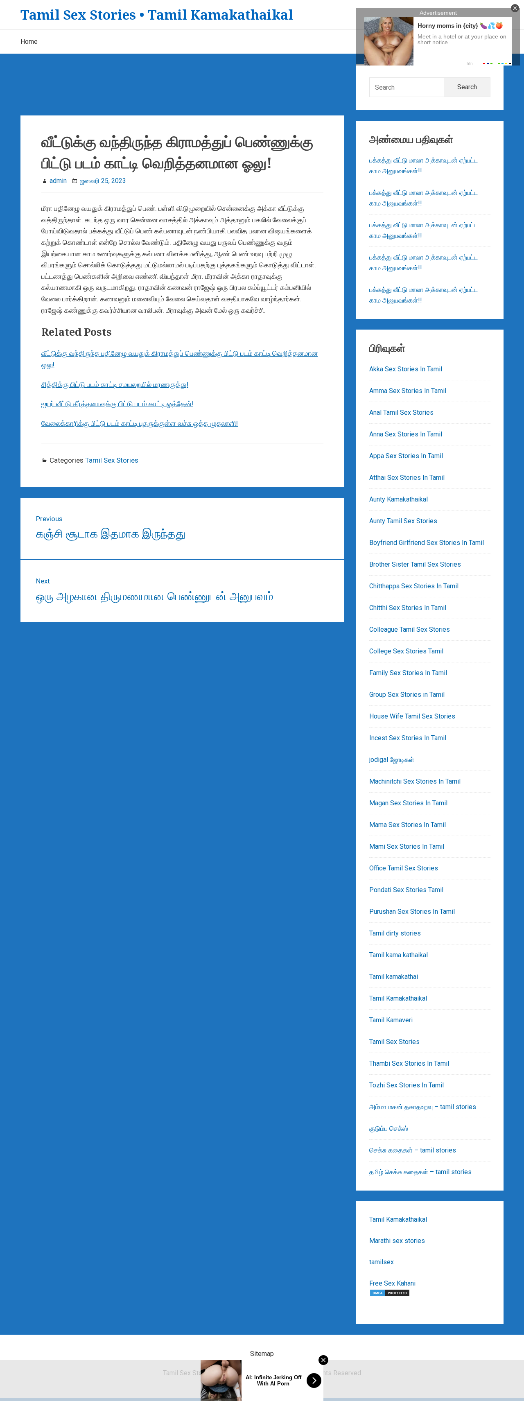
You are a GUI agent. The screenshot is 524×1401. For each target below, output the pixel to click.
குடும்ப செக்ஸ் (388, 1128)
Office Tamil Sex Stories (403, 868)
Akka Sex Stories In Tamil (405, 369)
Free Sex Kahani (392, 1283)
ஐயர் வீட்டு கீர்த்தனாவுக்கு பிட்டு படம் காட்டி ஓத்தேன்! (117, 404)
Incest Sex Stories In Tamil (407, 738)
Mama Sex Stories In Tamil (407, 825)
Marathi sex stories (397, 1241)
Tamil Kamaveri (391, 1020)
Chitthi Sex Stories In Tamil (407, 608)
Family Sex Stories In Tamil (408, 673)
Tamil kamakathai (393, 977)
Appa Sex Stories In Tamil (406, 456)
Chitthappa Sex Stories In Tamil (413, 586)
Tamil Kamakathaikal (398, 998)
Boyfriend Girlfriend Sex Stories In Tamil (426, 543)
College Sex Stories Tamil (406, 651)
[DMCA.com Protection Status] (389, 1295)
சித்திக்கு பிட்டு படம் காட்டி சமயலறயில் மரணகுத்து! (114, 384)
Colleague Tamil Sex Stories (409, 629)
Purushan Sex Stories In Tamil (412, 911)
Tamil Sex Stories (111, 460)
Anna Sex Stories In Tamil (405, 434)
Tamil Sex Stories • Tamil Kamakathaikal (156, 14)
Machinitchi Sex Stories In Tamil (415, 781)
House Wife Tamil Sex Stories (412, 716)
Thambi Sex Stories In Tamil (409, 1063)
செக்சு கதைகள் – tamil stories (412, 1150)
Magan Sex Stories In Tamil (408, 803)
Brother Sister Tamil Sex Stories (415, 564)
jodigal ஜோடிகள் (391, 760)
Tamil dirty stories (395, 933)
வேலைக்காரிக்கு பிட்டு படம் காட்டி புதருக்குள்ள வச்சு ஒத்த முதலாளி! (139, 423)
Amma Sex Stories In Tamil (407, 391)
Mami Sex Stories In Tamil (406, 846)
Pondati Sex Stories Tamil (406, 890)
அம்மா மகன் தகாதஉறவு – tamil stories (422, 1107)
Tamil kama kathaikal (398, 955)
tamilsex (381, 1262)
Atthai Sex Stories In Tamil (407, 477)
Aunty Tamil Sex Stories (403, 521)
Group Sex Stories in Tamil (407, 694)
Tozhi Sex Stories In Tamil (406, 1085)
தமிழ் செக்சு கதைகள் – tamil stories (420, 1172)
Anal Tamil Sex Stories (401, 412)
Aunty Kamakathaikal (398, 499)
